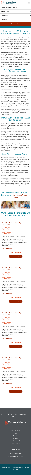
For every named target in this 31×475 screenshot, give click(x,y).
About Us (15, 435)
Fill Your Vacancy (15, 443)
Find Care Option (15, 24)
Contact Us (15, 438)
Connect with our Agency (15, 256)
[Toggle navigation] (29, 3)
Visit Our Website (7, 248)
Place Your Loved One (15, 440)
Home (15, 433)
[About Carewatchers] (9, 2)
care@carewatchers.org (16, 456)
